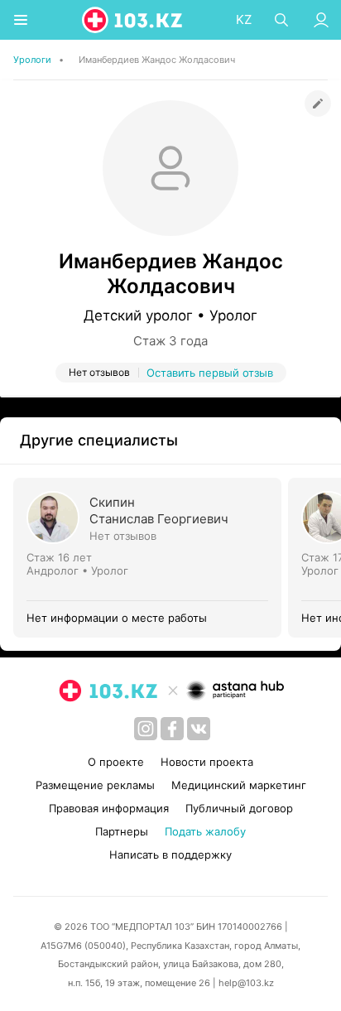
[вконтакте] (198, 728)
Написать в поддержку (170, 854)
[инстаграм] (145, 728)
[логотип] (133, 20)
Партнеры (121, 831)
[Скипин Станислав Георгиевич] (150, 558)
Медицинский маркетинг (238, 785)
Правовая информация (109, 808)
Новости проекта (207, 761)
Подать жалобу (205, 831)
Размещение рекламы (95, 785)
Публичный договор (239, 808)
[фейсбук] (172, 728)
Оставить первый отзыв (209, 372)
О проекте (116, 761)
